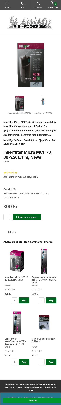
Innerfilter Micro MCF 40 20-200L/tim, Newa (16, 278)
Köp (24, 300)
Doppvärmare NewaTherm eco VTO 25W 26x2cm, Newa (15, 341)
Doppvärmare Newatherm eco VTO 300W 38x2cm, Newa (44, 280)
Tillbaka (11, 232)
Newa (6, 161)
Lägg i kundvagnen (26, 217)
